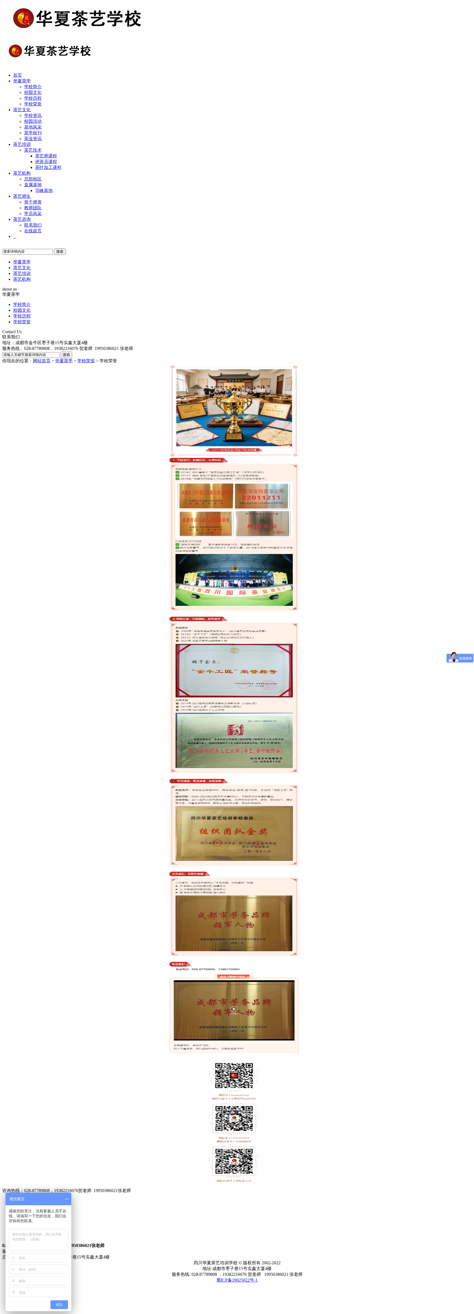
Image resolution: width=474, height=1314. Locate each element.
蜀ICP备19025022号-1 (237, 1280)
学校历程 (33, 98)
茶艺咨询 (22, 219)
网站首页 (41, 360)
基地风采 (33, 127)
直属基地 (33, 184)
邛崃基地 (44, 190)
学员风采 (33, 213)
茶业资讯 (33, 138)
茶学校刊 (33, 132)
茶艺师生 (22, 196)
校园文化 (33, 92)
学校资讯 (33, 115)
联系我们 (33, 225)
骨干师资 (33, 202)
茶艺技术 (33, 150)
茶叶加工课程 (48, 167)
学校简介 (33, 86)
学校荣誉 (33, 104)
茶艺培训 (22, 144)
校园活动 (33, 121)
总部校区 (33, 179)
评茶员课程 (46, 161)
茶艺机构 (22, 173)
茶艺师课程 (46, 156)
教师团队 (33, 207)
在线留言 (33, 231)
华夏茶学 (22, 81)
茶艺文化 (22, 109)
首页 (17, 75)
